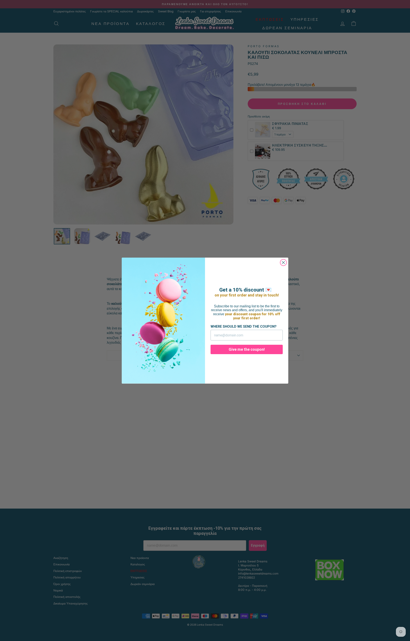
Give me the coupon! (247, 349)
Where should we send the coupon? (244, 326)
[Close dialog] (283, 262)
